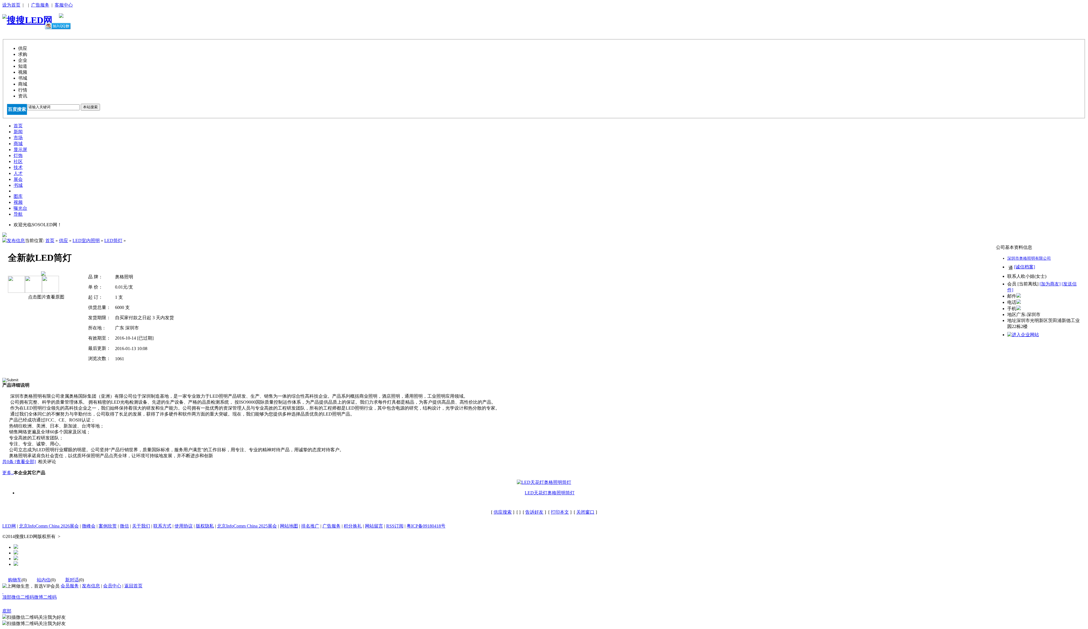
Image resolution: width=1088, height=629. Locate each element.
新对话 (72, 579)
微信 (124, 526)
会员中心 (112, 585)
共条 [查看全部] (19, 461)
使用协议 (184, 526)
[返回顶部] (2, 591)
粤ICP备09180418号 (426, 526)
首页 (49, 240)
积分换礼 (353, 526)
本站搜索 (90, 107)
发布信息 (91, 585)
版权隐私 (205, 526)
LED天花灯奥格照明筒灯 (550, 492)
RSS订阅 (394, 526)
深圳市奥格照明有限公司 (1029, 258)
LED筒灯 (113, 240)
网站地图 (289, 526)
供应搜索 (503, 512)
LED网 (9, 526)
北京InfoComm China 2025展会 (247, 526)
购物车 (15, 579)
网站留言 (374, 526)
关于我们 (141, 526)
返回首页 (133, 585)
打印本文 (560, 512)
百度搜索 (17, 109)
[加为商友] (1050, 283)
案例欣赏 (108, 526)
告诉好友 (534, 512)
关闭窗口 (585, 512)
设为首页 (11, 5)
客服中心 (64, 5)
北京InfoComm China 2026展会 (49, 526)
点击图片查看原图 (45, 297)
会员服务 (70, 585)
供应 (63, 240)
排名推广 (310, 526)
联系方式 (162, 526)
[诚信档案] (1024, 266)
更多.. (8, 472)
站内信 (43, 579)
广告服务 (40, 5)
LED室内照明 (86, 240)
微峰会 (88, 526)
